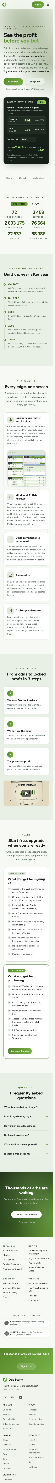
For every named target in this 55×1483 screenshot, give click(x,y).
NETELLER (33, 1467)
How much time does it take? (20, 1126)
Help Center (33, 1440)
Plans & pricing (10, 1292)
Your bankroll (12, 139)
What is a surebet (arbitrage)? (21, 1107)
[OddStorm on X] (5, 1397)
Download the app (12, 1287)
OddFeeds (33, 1300)
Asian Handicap (10, 1250)
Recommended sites (38, 1283)
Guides (31, 1444)
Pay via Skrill (34, 1262)
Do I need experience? (16, 1135)
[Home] (4, 5)
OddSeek (32, 1295)
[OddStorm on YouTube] (12, 1397)
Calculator (7, 1444)
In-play (35, 204)
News (6, 1297)
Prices (5, 1454)
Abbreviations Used (12, 1268)
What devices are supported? (20, 1144)
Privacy (6, 1463)
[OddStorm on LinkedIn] (20, 1397)
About (6, 1440)
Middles (6, 1255)
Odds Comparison (11, 1424)
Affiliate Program (36, 1457)
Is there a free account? (17, 1153)
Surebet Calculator (12, 1264)
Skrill (30, 1462)
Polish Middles (10, 1259)
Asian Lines (8, 1428)
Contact (6, 1468)
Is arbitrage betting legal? (18, 1116)
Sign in (38, 4)
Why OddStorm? (11, 1283)
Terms (6, 1459)
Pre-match (19, 204)
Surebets (7, 1409)
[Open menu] (48, 5)
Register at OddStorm (38, 1258)
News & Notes (9, 1449)
